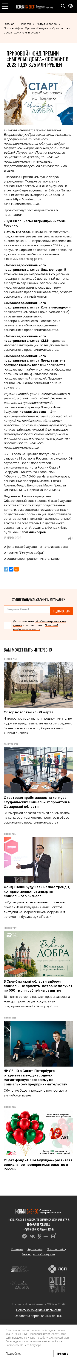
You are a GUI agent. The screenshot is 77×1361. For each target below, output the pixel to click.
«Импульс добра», (46, 177)
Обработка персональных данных (38, 1316)
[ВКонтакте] (11, 569)
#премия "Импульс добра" (24, 553)
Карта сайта (34, 1249)
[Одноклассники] (16, 569)
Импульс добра (46, 24)
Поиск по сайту (56, 1249)
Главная (9, 24)
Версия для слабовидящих (38, 1254)
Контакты (17, 1249)
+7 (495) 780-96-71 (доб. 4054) (39, 1229)
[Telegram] (6, 569)
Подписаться (61, 611)
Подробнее (13, 1353)
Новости (25, 24)
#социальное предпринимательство (32, 559)
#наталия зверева (54, 547)
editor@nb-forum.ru (38, 1224)
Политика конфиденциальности (38, 1310)
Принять (62, 1353)
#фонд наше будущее (20, 547)
